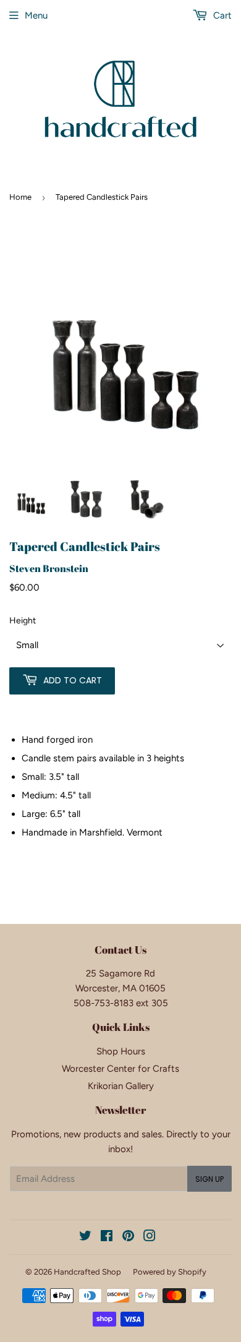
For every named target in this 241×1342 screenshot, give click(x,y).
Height (22, 620)
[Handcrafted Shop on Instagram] (149, 1237)
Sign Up (209, 1179)
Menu (36, 15)
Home (20, 197)
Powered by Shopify (169, 1271)
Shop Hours (120, 1051)
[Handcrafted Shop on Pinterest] (128, 1237)
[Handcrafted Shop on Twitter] (85, 1237)
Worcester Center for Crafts (120, 1068)
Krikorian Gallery (121, 1086)
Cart (221, 15)
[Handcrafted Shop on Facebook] (106, 1237)
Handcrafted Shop (87, 1271)
